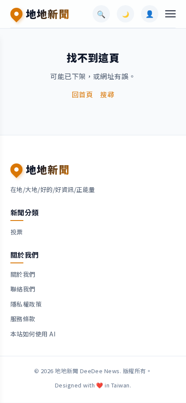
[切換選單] (170, 13)
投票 (16, 231)
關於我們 (22, 274)
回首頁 (82, 94)
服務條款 (22, 318)
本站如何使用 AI (32, 333)
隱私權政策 (26, 304)
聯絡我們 (22, 289)
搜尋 (107, 94)
